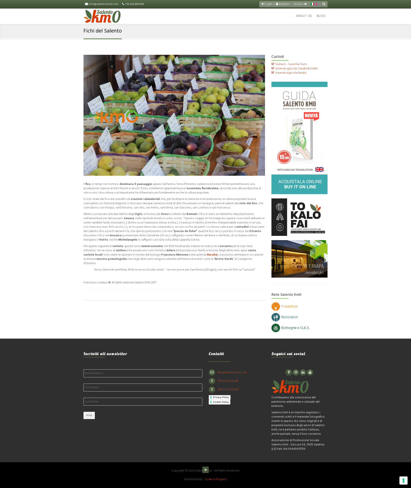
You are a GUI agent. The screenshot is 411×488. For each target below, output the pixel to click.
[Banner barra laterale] (299, 137)
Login (268, 4)
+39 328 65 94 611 (227, 381)
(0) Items (299, 4)
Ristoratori (289, 317)
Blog (321, 16)
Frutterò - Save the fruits (291, 64)
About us (304, 16)
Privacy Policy (221, 397)
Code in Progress (216, 479)
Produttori (289, 307)
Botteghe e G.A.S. (295, 328)
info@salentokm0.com (103, 4)
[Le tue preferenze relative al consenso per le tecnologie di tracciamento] (403, 480)
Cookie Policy (221, 401)
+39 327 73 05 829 (228, 389)
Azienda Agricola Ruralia (290, 72)
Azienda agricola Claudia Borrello (296, 68)
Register (283, 4)
